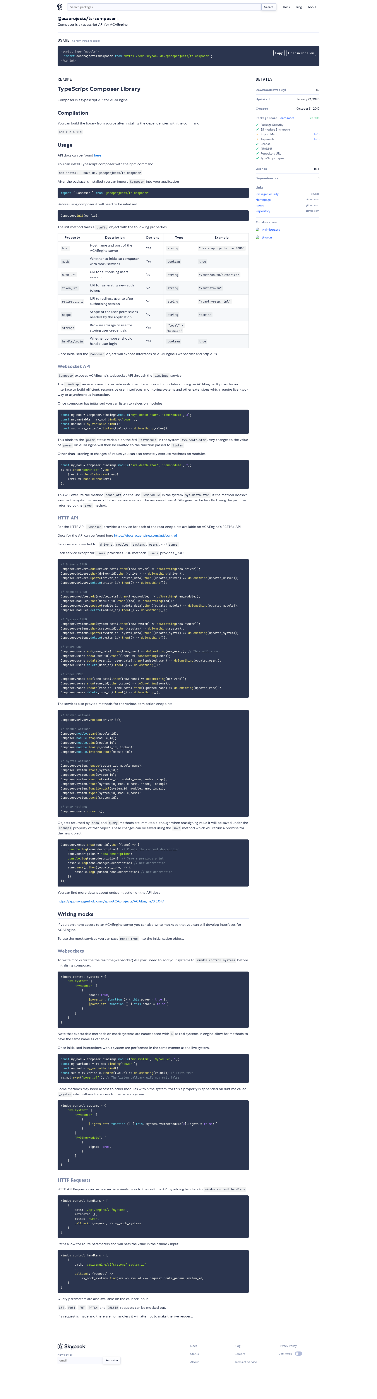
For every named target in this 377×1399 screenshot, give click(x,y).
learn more (287, 118)
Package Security (267, 194)
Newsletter (65, 1354)
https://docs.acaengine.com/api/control (145, 535)
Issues (260, 205)
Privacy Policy (288, 1346)
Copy (279, 53)
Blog (299, 7)
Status (194, 1354)
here (97, 155)
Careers (240, 1354)
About (312, 7)
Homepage (263, 200)
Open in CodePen (301, 53)
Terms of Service (246, 1362)
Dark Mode (285, 1353)
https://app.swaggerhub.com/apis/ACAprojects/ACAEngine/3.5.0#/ (111, 901)
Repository (263, 211)
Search (269, 7)
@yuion (267, 237)
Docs (286, 7)
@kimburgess (271, 229)
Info (316, 134)
